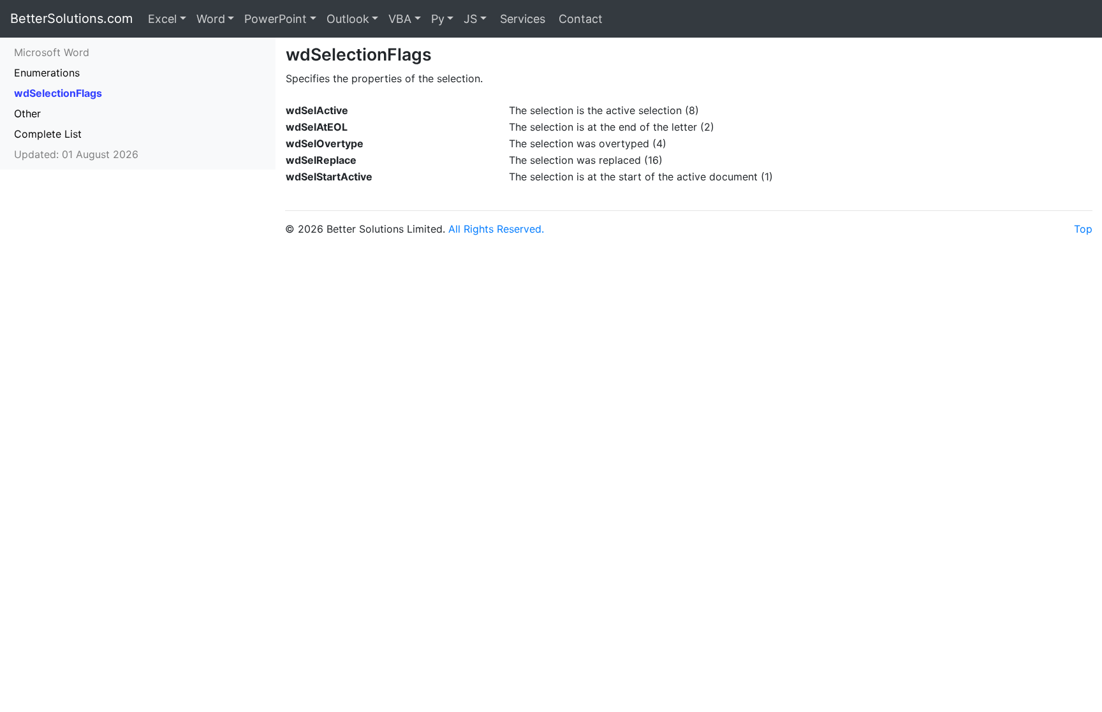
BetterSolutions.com (71, 18)
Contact (579, 18)
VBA (399, 18)
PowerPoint (275, 18)
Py (437, 18)
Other (27, 113)
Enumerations (47, 72)
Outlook (348, 18)
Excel (162, 18)
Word (210, 18)
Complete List (48, 133)
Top (1083, 228)
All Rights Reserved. (496, 228)
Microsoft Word (51, 52)
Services (521, 18)
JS (470, 18)
